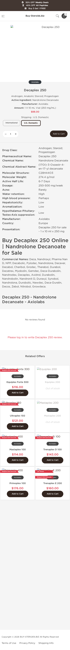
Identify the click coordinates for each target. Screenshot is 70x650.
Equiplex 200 (52, 382)
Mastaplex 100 (17, 449)
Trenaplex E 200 (52, 483)
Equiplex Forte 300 (17, 382)
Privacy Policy (27, 643)
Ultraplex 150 (17, 415)
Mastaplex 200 (52, 415)
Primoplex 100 (17, 483)
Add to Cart (59, 134)
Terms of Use (9, 643)
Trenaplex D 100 (52, 449)
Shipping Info (46, 643)
